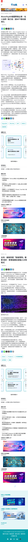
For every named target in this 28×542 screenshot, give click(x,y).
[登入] (23, 5)
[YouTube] (10, 539)
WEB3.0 (24, 123)
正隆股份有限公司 (11, 154)
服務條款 (23, 534)
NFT (18, 123)
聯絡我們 (11, 534)
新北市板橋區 (10, 149)
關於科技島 (6, 534)
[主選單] (1, 5)
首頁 (3, 13)
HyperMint (5, 123)
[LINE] (17, 539)
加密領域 (4, 126)
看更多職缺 (14, 161)
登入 (9, 169)
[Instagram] (14, 539)
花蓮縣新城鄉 (10, 137)
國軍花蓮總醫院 (11, 142)
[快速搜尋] (26, 5)
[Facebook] (7, 539)
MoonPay (12, 123)
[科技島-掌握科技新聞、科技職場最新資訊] (14, 4)
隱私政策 (17, 534)
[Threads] (20, 539)
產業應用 (6, 13)
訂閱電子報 (14, 536)
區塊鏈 (10, 13)
